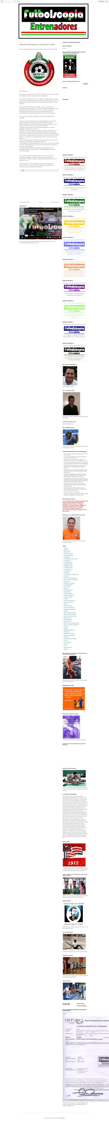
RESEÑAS (66, 637)
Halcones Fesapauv (68, 602)
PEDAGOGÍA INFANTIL (69, 630)
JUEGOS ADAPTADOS (69, 607)
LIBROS (66, 611)
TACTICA (66, 640)
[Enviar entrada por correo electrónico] (23, 170)
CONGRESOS (67, 571)
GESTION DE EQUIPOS (69, 600)
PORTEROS (67, 632)
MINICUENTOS (67, 618)
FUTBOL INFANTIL (68, 597)
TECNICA (66, 644)
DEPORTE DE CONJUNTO (70, 578)
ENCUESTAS (67, 586)
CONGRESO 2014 (68, 562)
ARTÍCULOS (67, 550)
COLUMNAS (67, 557)
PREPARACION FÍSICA (69, 633)
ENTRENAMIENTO (68, 590)
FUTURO (66, 598)
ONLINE (66, 628)
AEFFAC (66, 548)
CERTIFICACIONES (68, 555)
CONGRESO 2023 (68, 569)
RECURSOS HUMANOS (69, 635)
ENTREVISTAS (67, 592)
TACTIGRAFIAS (67, 642)
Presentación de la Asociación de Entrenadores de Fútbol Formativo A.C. (36, 241)
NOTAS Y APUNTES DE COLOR (71, 623)
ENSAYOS (66, 588)
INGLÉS (66, 604)
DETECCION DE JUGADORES (71, 579)
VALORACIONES (68, 647)
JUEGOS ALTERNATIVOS (70, 609)
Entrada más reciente (25, 202)
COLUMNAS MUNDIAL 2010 (70, 558)
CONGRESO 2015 (68, 564)
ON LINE (66, 626)
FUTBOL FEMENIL (68, 593)
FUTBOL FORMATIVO (69, 595)
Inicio (40, 202)
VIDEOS (66, 649)
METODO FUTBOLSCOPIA (70, 616)
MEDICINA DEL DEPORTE (70, 614)
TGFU (65, 645)
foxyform (65, 48)
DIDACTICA (66, 581)
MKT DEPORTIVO (68, 619)
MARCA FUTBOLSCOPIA (70, 612)
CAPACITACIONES (68, 553)
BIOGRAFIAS (67, 552)
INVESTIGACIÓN (68, 605)
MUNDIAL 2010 (67, 621)
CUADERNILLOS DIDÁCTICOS (71, 574)
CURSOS (66, 576)
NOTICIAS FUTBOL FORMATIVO (71, 625)
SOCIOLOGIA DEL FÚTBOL (70, 638)
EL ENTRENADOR (68, 585)
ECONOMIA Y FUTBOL (69, 583)
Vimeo (37, 243)
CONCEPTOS (67, 560)
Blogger (63, 1118)
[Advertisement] (39, 187)
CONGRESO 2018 (68, 567)
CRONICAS (66, 572)
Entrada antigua (55, 202)
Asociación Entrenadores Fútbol (26, 243)
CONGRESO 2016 (68, 565)
